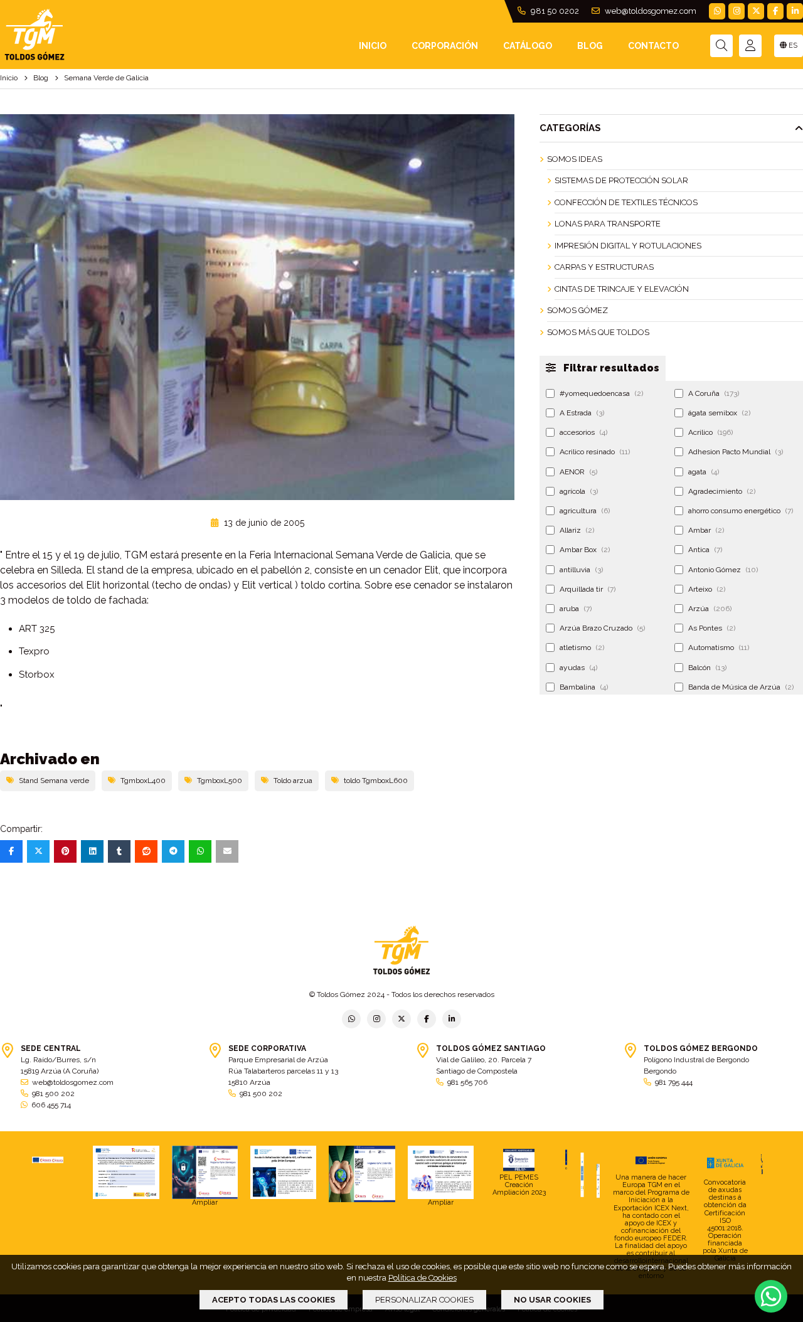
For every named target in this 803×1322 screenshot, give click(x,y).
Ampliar (205, 1202)
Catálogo (527, 46)
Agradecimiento (721, 491)
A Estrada (582, 412)
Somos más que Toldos (598, 332)
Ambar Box (585, 549)
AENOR (578, 471)
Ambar (706, 530)
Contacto (653, 46)
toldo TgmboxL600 (376, 780)
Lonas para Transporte (608, 223)
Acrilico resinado (595, 451)
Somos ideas (574, 159)
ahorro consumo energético (740, 510)
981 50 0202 (554, 11)
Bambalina (584, 687)
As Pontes (711, 628)
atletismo (582, 647)
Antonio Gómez (723, 569)
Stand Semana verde (54, 780)
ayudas (578, 667)
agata (703, 471)
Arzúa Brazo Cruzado (602, 628)
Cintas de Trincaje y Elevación (622, 289)
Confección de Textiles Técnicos (626, 202)
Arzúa (709, 608)
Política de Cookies (422, 1277)
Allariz (577, 530)
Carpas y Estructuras (604, 267)
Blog (590, 46)
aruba (576, 608)
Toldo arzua (293, 780)
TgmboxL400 (143, 780)
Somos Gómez (577, 310)
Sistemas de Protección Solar (621, 180)
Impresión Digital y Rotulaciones (628, 245)
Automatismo (718, 647)
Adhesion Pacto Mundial (735, 451)
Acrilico (710, 432)
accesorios (583, 432)
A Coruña (713, 393)
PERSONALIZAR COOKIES (424, 1299)
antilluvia (581, 569)
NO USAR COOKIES (552, 1299)
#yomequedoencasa (601, 393)
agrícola (579, 491)
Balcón (707, 667)
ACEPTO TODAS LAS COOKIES (273, 1299)
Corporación (445, 46)
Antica (705, 549)
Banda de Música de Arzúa (741, 687)
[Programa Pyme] (362, 1174)
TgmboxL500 (219, 780)
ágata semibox (719, 412)
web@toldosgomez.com (649, 11)
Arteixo (706, 589)
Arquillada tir (587, 589)
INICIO (372, 46)
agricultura (585, 510)
